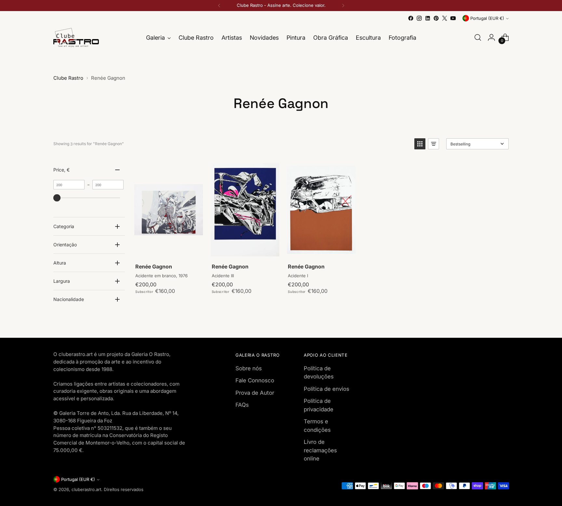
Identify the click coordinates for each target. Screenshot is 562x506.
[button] (419, 143)
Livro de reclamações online (320, 450)
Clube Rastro (68, 78)
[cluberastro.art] (76, 37)
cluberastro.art (86, 489)
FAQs (242, 405)
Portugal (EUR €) (487, 18)
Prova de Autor (254, 393)
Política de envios (326, 389)
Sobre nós (248, 368)
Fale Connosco (254, 380)
